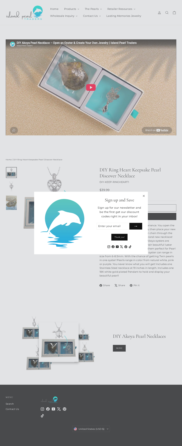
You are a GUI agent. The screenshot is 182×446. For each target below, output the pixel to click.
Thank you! (119, 237)
